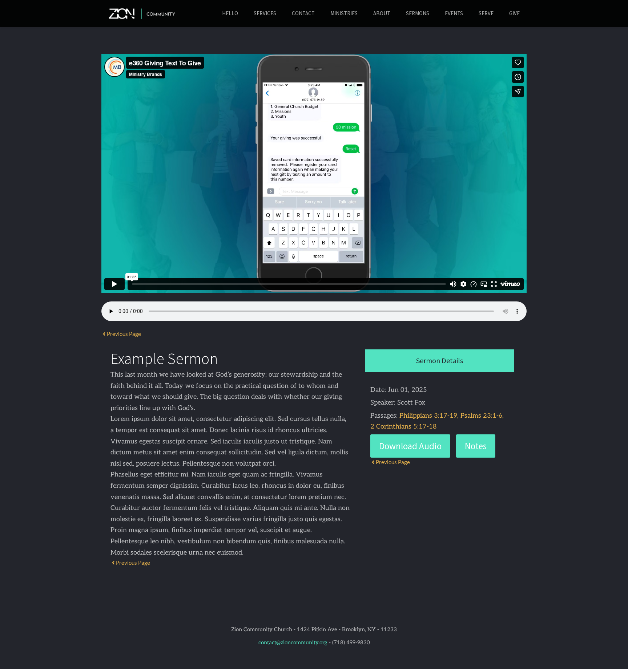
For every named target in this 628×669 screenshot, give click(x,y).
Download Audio (410, 446)
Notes (476, 446)
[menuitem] (230, 13)
